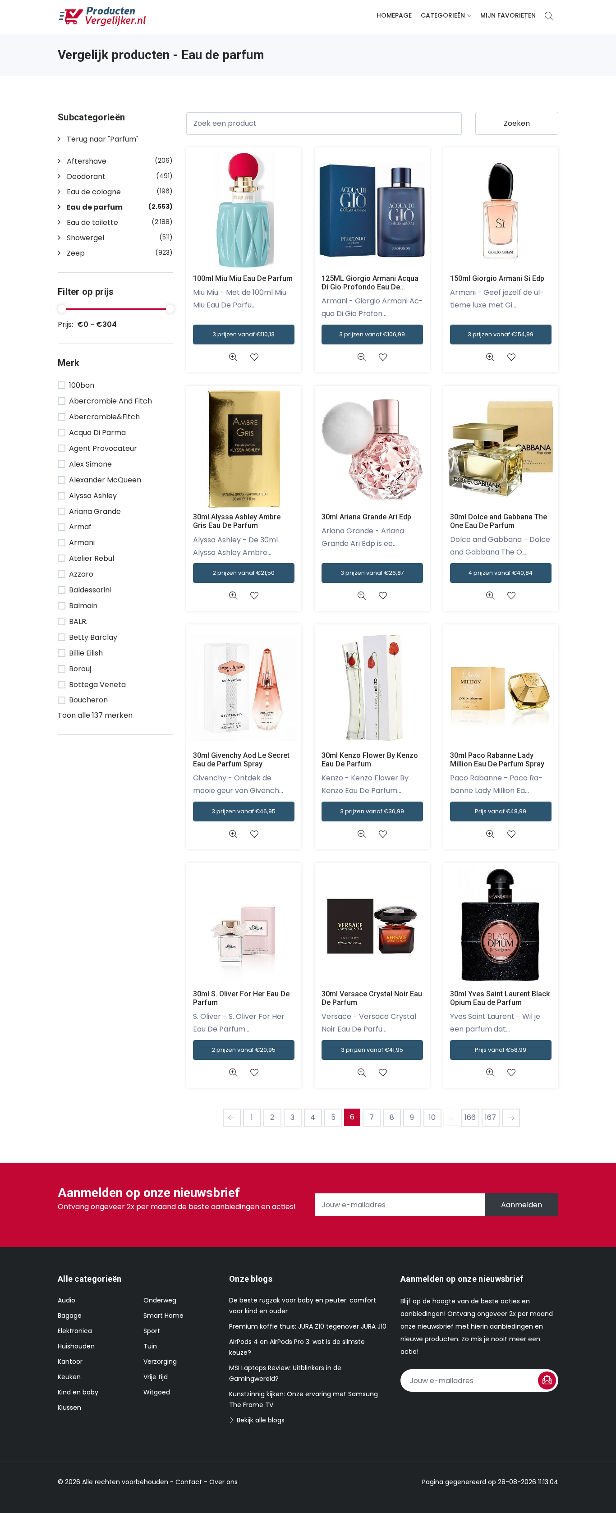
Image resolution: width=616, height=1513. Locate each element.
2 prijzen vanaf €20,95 (243, 1050)
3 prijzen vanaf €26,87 (372, 573)
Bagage (70, 1315)
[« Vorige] (232, 1118)
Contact (188, 1481)
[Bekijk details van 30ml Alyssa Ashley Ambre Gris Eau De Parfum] (233, 595)
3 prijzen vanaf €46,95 (243, 811)
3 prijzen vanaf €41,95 (372, 1050)
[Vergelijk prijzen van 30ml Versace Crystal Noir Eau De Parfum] (372, 926)
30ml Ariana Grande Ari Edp (366, 517)
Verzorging (160, 1361)
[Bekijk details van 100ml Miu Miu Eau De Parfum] (233, 357)
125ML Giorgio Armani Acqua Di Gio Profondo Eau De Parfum (370, 287)
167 (490, 1117)
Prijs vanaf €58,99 (500, 1050)
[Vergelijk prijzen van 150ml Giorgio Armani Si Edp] (501, 210)
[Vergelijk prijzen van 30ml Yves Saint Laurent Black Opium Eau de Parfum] (501, 926)
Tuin (150, 1346)
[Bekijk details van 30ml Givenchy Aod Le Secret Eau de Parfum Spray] (233, 834)
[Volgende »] (511, 1118)
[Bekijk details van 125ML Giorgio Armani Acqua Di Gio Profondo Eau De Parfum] (361, 357)
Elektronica (75, 1330)
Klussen (69, 1407)
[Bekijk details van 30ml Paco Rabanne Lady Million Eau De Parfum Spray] (490, 834)
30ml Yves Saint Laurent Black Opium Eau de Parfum (500, 998)
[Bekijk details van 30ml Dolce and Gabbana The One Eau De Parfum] (490, 595)
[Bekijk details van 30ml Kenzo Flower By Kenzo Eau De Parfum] (361, 834)
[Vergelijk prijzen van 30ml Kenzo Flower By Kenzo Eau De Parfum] (372, 687)
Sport (151, 1330)
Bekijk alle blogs (260, 1420)
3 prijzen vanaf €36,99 (372, 811)
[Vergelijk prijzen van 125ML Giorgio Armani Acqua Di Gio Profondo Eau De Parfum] (372, 210)
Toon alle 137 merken (95, 715)
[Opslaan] (547, 1380)
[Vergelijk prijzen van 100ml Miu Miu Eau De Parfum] (244, 210)
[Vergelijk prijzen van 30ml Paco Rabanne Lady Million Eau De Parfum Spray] (501, 687)
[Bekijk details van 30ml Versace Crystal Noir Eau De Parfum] (361, 1072)
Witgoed (156, 1392)
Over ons (223, 1481)
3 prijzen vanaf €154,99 (500, 334)
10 (432, 1117)
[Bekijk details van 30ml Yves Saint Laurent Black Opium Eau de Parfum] (490, 1072)
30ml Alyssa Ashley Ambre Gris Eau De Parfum (236, 521)
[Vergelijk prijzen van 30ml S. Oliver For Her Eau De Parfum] (244, 926)
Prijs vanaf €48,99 (500, 811)
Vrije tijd (155, 1376)
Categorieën (443, 15)
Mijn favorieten (508, 15)
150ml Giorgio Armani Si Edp (497, 278)
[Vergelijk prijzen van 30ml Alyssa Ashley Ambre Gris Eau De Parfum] (244, 449)
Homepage (394, 15)
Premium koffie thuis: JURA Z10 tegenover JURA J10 (307, 1326)
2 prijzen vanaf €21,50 (243, 573)
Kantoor (70, 1361)
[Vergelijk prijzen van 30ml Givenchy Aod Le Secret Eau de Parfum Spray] (244, 687)
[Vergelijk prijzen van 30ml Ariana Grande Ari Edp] (372, 449)
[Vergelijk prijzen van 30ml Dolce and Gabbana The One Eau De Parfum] (501, 449)
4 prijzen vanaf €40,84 (501, 573)
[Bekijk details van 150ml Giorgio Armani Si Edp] (490, 357)
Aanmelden (521, 1205)
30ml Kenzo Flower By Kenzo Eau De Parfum (370, 759)
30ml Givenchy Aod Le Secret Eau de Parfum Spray (241, 759)
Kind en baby (78, 1392)
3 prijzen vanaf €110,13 (243, 334)
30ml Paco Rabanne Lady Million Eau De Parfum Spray (497, 759)
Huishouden (76, 1346)
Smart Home (163, 1315)
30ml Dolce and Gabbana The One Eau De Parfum (498, 521)
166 (470, 1117)
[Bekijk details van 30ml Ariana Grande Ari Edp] (361, 595)
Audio (66, 1300)
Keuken (69, 1376)
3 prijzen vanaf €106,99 (372, 334)
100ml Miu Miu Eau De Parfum (243, 278)
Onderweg (159, 1300)
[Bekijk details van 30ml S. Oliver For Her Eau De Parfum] (233, 1072)
